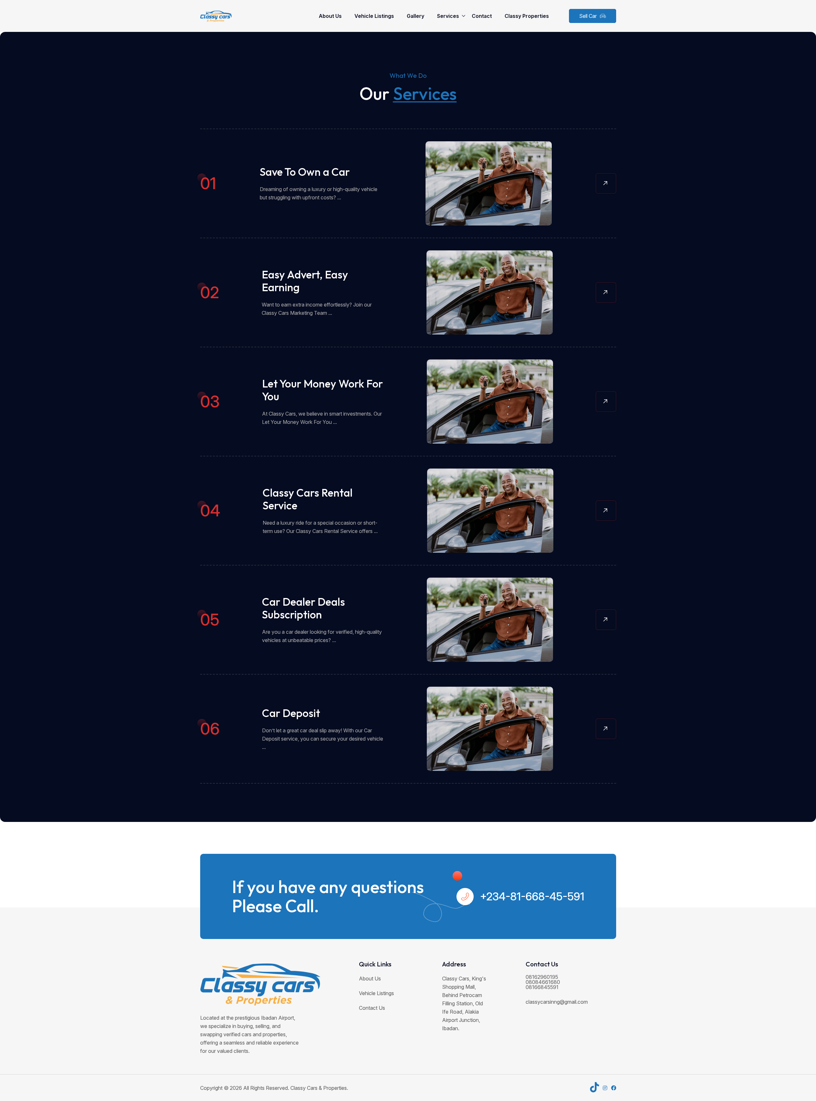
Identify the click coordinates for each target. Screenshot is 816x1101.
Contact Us (372, 1008)
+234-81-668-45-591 (532, 896)
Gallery (415, 16)
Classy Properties (527, 16)
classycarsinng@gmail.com (557, 1001)
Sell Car (588, 16)
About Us (330, 16)
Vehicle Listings (374, 16)
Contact (482, 16)
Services (448, 16)
